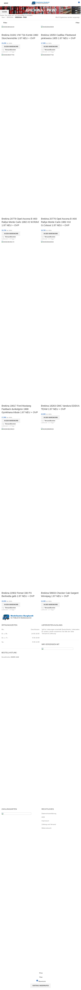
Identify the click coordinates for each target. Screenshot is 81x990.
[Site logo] (40, 3)
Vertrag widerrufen (40, 985)
